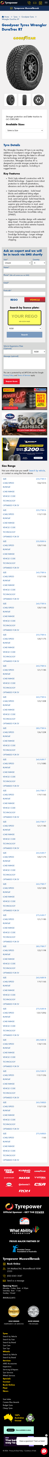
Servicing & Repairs (10, 1369)
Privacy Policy (9, 375)
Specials (7, 1378)
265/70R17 (41, 884)
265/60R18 (41, 977)
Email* (6, 283)
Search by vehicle (37, 470)
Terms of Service (24, 375)
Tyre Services (8, 1372)
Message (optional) (11, 356)
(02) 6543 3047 (14, 1276)
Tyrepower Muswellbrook (26, 8)
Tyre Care (6, 1345)
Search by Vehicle (10, 1336)
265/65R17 (41, 853)
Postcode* (8, 290)
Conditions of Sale (30, 1451)
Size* (6, 259)
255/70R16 (41, 635)
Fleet (5, 1388)
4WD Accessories (10, 1363)
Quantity (36, 259)
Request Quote (11, 381)
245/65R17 (41, 759)
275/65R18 (41, 1009)
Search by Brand (9, 1342)
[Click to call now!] (29, 3)
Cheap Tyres (7, 1408)
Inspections (7, 1366)
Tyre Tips (6, 1348)
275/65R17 (41, 915)
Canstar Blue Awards (11, 1402)
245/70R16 (41, 572)
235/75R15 (41, 479)
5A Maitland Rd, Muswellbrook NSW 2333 (24, 1270)
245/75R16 (41, 603)
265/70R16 (41, 666)
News (5, 1391)
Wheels (6, 1351)
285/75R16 (41, 728)
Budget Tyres (8, 1405)
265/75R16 (41, 697)
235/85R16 (41, 541)
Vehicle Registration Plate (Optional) (13, 347)
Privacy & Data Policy (16, 1451)
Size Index (7, 1399)
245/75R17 (41, 822)
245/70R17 (41, 790)
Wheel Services (9, 1375)
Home (6, 17)
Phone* (16, 275)
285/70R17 (41, 946)
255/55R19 (41, 1071)
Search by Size (9, 1339)
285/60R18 (41, 1040)
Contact (6, 1381)
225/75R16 (41, 510)
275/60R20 (41, 1133)
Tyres (5, 1333)
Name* (6, 267)
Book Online (9, 1385)
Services (7, 1360)
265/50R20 (41, 1102)
